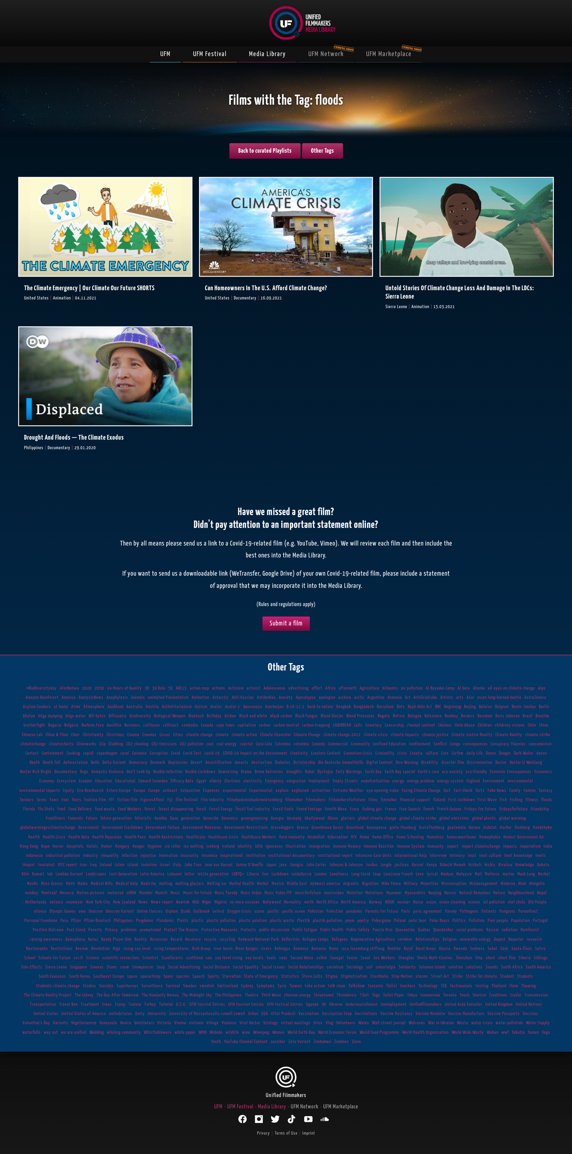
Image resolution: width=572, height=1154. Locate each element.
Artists (446, 697)
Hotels (92, 846)
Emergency (274, 781)
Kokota (543, 865)
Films (373, 800)
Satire (540, 948)
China (543, 725)
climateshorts (61, 744)
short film (507, 958)
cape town (225, 725)
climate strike (537, 735)
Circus (165, 735)
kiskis (490, 865)
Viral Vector (250, 1023)
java (283, 865)
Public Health (331, 930)
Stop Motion (402, 976)
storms (422, 976)
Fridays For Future (480, 809)
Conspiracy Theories (508, 744)
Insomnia (209, 855)
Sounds (492, 967)
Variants (60, 1023)
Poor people (498, 920)
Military (411, 883)
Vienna (180, 1023)
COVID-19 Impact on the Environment (255, 753)
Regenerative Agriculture (373, 939)
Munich (161, 893)
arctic (359, 697)
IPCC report (67, 865)
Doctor (501, 762)
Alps (542, 688)
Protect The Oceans (181, 930)
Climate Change (307, 735)
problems (129, 930)
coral (124, 753)
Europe (154, 790)
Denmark (157, 762)
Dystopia (325, 772)
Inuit (472, 855)
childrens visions (510, 725)
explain (282, 790)
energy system (450, 781)
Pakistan (316, 911)
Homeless (435, 837)
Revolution (100, 948)
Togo (376, 995)
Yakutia (518, 1032)
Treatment (90, 1004)
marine (509, 874)
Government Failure (163, 827)
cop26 (88, 753)
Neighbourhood (521, 893)
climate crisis (376, 735)
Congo (455, 744)
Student (507, 976)
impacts (510, 846)
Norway (375, 902)
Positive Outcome (48, 930)
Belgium (502, 707)
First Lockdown (461, 800)
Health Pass (135, 837)
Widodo (216, 1032)
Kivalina (505, 865)
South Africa (512, 967)
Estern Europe (119, 790)
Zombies (341, 1041)
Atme (75, 707)
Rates (93, 939)
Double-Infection (167, 772)
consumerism (540, 744)
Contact (32, 753)
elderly (215, 781)
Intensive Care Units (374, 855)
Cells (358, 725)
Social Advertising (184, 967)
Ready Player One (116, 939)
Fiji (170, 800)
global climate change (377, 818)
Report (500, 939)
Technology (428, 986)
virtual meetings (295, 1023)
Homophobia (489, 837)
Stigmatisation (354, 976)
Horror (58, 846)
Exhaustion (190, 790)
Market (544, 874)
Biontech (196, 716)
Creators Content (326, 753)
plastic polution (253, 920)
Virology (270, 1023)
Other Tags (322, 151)
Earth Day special (400, 772)
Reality (141, 939)
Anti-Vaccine (243, 697)
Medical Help (127, 883)
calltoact (171, 725)
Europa (139, 790)
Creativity (299, 753)
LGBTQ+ (238, 874)
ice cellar (173, 846)
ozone (259, 911)
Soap (161, 967)
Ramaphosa (75, 939)
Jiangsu (296, 865)
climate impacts (405, 735)
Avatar (216, 707)
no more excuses (245, 902)
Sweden (190, 986)
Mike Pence (391, 883)
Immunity (436, 846)
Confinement (420, 744)
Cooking (73, 753)
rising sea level (137, 948)
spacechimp (150, 976)
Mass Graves (52, 883)
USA (264, 1013)
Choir (75, 735)
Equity (68, 790)
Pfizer (76, 920)
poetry (363, 920)
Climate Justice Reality (472, 735)
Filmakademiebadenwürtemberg (254, 800)
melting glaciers (189, 883)
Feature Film (95, 800)
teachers (408, 986)
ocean (431, 902)
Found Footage (309, 809)
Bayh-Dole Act (420, 707)
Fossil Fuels (283, 809)
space (132, 976)
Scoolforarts (172, 958)
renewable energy (475, 939)
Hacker (506, 827)
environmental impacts (40, 790)
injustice (148, 855)
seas (283, 958)
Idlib (259, 846)
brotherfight (34, 725)
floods (546, 800)
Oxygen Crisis (239, 911)
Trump (120, 1004)
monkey (31, 893)
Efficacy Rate (182, 781)
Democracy (138, 762)
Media (83, 883)
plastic (198, 920)
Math (70, 883)
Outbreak (202, 911)
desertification (218, 762)
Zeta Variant (299, 1041)
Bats (401, 707)
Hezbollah (316, 837)
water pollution (509, 1023)
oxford (218, 911)
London (321, 874)
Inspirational (231, 855)
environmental (520, 781)
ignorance (274, 846)
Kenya (432, 865)
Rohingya (282, 948)
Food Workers (130, 809)
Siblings (541, 958)
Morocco (67, 893)
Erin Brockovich (90, 790)
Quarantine (405, 930)
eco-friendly (476, 772)
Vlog (329, 1023)
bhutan (29, 716)
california (151, 725)
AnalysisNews (91, 697)
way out (51, 1032)
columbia (301, 744)
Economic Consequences (510, 772)
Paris (405, 911)
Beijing (470, 707)
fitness (532, 800)
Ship (479, 958)
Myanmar (394, 893)
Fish (503, 800)
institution (255, 855)
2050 (99, 688)
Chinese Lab (32, 735)
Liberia (253, 874)
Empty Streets (345, 781)
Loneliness (339, 874)
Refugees (340, 939)
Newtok (182, 902)
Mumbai (146, 893)
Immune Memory (347, 846)
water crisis (482, 1023)
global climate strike (418, 818)
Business (132, 725)
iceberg (212, 846)
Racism (492, 930)
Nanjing (435, 893)
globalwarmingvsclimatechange (47, 827)
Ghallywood (315, 818)
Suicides (106, 986)
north (309, 902)
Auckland (115, 707)
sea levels (254, 958)
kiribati (475, 865)
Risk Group (201, 948)
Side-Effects (31, 967)
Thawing (528, 986)
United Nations (529, 1004)
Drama (246, 772)
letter (190, 874)
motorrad (116, 893)
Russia (445, 948)
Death (35, 762)
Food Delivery (80, 809)
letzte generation (213, 874)
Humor (106, 846)
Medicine (148, 883)
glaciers (348, 818)
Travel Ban (68, 1004)
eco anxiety (452, 772)
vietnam (196, 1023)
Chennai (445, 725)
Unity (140, 1013)
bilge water (76, 716)
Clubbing (116, 744)
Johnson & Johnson (346, 865)
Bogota (384, 716)
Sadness (477, 948)
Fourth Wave (336, 809)
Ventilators (144, 1023)
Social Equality (246, 967)
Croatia (416, 753)
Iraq (93, 865)
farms (42, 800)
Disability (429, 762)
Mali (478, 874)
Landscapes (96, 874)
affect (317, 688)
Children (485, 725)
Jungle (386, 865)
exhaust (170, 790)
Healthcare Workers (259, 837)
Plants (183, 920)
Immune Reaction (379, 846)
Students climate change (58, 986)
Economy (46, 781)
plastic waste (282, 920)
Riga (116, 948)
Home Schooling (410, 837)
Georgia (277, 818)
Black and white (253, 716)
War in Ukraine (441, 1023)
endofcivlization (375, 781)
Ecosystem (66, 781)
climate (222, 735)
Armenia (395, 697)
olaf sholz (516, 902)
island (133, 865)
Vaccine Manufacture (466, 1013)
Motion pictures (91, 893)
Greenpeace (377, 827)
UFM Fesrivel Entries (246, 1004)
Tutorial (166, 1004)
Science (92, 958)
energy (398, 781)
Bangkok (343, 707)
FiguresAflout (152, 800)
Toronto (450, 995)
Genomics (230, 818)
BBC (438, 707)
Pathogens (469, 911)
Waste (462, 1023)
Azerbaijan (274, 707)
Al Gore (464, 688)
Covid (175, 753)
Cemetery (374, 725)
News (143, 902)
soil (369, 967)
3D (147, 688)
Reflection (291, 939)
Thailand (499, 986)
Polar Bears (440, 920)
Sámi (504, 948)
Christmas (115, 735)
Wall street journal (389, 1023)
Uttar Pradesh (283, 1013)
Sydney (247, 986)
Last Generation (123, 874)
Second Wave (301, 958)
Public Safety (358, 930)
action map (199, 688)
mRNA (131, 893)
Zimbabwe (322, 1041)
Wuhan (492, 1032)
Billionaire (118, 716)
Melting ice (216, 883)
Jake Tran (192, 865)
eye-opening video (383, 790)
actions (218, 688)
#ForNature (69, 688)
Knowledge (524, 865)
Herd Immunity (292, 837)
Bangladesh (364, 707)
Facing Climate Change (421, 790)
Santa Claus (522, 948)
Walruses (417, 1023)
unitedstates (120, 1013)
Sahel (492, 948)
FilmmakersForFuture (347, 800)
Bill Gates (97, 716)
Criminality (384, 753)
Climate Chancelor (275, 735)
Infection (130, 855)
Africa (330, 688)
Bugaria (54, 725)
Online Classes (150, 911)
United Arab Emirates (463, 1004)
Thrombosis (347, 995)
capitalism (246, 725)
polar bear (418, 920)
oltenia (40, 911)
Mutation (355, 893)
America (69, 697)
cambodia (190, 725)
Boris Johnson (507, 716)
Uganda (312, 1004)
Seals (271, 958)
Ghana (333, 818)
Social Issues (273, 967)
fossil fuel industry (253, 809)
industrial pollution (63, 855)
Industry (90, 855)
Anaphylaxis (117, 697)
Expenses (211, 790)
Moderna (508, 883)
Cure (445, 753)
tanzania (375, 986)
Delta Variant (114, 762)
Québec (424, 930)
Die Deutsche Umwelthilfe (340, 762)
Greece (303, 827)
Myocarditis (415, 893)
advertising (298, 688)
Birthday (214, 716)
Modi (522, 883)
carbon (265, 725)
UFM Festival (210, 54)
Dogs (84, 772)
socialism (335, 967)
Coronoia (139, 753)
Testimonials (461, 986)
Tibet (364, 995)
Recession (159, 939)
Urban (253, 1013)
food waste (105, 809)
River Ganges (247, 948)
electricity (253, 781)
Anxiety (286, 697)
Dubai (310, 772)
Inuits (541, 855)
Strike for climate (481, 976)
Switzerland (227, 986)
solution (455, 967)
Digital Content (379, 762)
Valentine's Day (36, 1023)
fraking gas (372, 809)
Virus (318, 1023)
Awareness (252, 707)
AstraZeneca (535, 697)
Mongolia (537, 883)
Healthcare (196, 837)
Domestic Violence (107, 772)
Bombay (451, 716)
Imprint (308, 1133)
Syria (282, 986)
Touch (465, 995)
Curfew (458, 753)
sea (209, 958)
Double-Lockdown (200, 772)
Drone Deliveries (269, 772)
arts (460, 697)
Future (91, 818)
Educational (125, 781)
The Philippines (228, 995)
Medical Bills (102, 883)
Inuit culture (490, 855)
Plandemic (165, 920)
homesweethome (461, 837)
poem (350, 920)
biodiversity (140, 716)
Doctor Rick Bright (36, 772)
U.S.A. (181, 1004)
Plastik (303, 920)
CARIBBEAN (342, 725)
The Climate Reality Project (48, 995)
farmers (27, 800)
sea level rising (229, 958)
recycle (210, 939)
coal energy (227, 744)
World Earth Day (301, 1032)
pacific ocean (293, 911)
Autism (201, 707)
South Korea (79, 976)
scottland (194, 958)
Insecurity (190, 855)
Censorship (394, 725)
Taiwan (296, 986)
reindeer (405, 939)
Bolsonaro (433, 716)
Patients (489, 911)
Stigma (332, 976)
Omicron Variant (120, 911)
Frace (354, 809)
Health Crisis (54, 837)
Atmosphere (94, 707)
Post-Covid (76, 930)
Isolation (149, 865)
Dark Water (524, 753)
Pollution (477, 920)
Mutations (374, 893)
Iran (83, 865)
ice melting (193, 846)
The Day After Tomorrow (118, 995)
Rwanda (460, 948)
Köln (25, 874)
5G (170, 688)
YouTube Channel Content (246, 1041)
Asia (470, 697)
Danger (505, 753)
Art (408, 697)
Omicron (96, 911)
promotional (150, 930)
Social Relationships (306, 967)
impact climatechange (481, 846)
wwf (505, 1032)
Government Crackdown (122, 827)
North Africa (327, 902)
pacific (273, 911)
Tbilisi (391, 986)
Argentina (376, 697)
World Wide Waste (468, 1032)
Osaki (186, 911)
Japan (271, 865)
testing (482, 986)
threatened (324, 995)
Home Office (383, 837)
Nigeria (220, 902)
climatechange (33, 744)
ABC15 (181, 688)
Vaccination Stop (337, 1013)
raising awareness (46, 939)
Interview (438, 855)
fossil (201, 809)
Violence (229, 1023)
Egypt (201, 781)
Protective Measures (219, 930)
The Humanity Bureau (160, 995)
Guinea (475, 827)
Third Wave (271, 995)
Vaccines (530, 1013)
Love (420, 874)
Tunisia (134, 1004)
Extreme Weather (348, 790)
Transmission (536, 995)
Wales (363, 1023)
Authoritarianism (177, 707)
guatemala (456, 827)
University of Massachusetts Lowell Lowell (207, 1013)
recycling (227, 939)
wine (246, 1032)
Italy (177, 865)
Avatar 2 (232, 707)
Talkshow (357, 986)
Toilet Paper (393, 995)
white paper (185, 1032)
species (182, 976)
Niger (207, 902)
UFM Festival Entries (285, 1004)
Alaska (479, 688)
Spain (168, 976)
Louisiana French (398, 874)
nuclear (403, 902)
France (391, 809)
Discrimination (479, 762)
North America (353, 902)
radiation (510, 930)
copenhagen (107, 753)
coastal (246, 744)
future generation (116, 818)
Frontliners (55, 818)
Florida (29, 809)
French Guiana (449, 809)
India (548, 846)
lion (265, 874)
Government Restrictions (246, 827)
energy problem (420, 781)
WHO (203, 1032)
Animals (138, 697)
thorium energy (297, 995)
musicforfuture (308, 893)
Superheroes (128, 986)
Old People (537, 902)
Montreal (49, 893)
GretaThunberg (431, 827)
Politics (459, 920)
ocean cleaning (452, 902)
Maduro (447, 874)
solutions (474, 967)
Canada (207, 725)
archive (344, 697)
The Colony (84, 995)
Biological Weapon (170, 716)
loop (377, 874)
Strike (457, 976)
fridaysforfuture (513, 809)
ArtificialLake (425, 697)
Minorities (430, 883)
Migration (370, 883)
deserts (241, 762)
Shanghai (406, 958)
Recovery (193, 939)
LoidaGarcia (302, 874)
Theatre (252, 995)
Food (61, 809)
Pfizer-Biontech (97, 920)
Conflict (440, 744)
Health (34, 837)
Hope (45, 846)
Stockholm (379, 976)
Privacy (111, 930)
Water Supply (538, 1023)
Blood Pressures (360, 716)
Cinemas (149, 735)
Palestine (335, 911)
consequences (475, 744)
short (490, 958)
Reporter (516, 939)
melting (165, 883)
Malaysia (464, 874)
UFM (165, 54)
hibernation (338, 837)
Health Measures (107, 837)
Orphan (172, 911)
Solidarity (407, 967)
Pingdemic (145, 920)
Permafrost (528, 911)
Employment (319, 781)
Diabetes (282, 762)
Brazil (528, 716)
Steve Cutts (312, 976)
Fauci (54, 800)
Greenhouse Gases (327, 827)
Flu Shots (46, 809)
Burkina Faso (93, 725)
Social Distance (216, 967)
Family (515, 790)
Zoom (356, 1041)
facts (480, 790)
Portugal (540, 920)
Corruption (159, 753)
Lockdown (280, 874)
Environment (494, 781)
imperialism (530, 846)
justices (402, 865)
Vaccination (309, 1013)
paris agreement (427, 911)
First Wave (487, 800)
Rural (408, 948)
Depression (178, 762)
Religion (450, 939)
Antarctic (220, 697)
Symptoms (266, 986)
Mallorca (492, 874)
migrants (351, 883)
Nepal (542, 893)
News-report (162, 902)
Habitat (490, 827)
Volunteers (345, 1023)
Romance (301, 948)
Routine (394, 948)
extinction (321, 790)
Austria (152, 707)
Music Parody (226, 893)
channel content (421, 725)
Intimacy (457, 855)
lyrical (432, 874)
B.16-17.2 (295, 707)
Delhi (95, 762)
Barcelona (385, 707)
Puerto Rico (383, 930)
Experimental (261, 790)
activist (254, 688)
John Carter (316, 865)
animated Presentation (168, 697)
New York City (98, 902)
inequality (110, 855)
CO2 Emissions (164, 744)
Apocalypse (306, 697)
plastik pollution (327, 920)
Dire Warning (407, 762)
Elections (233, 781)
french (428, 809)
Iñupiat (29, 865)
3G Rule (158, 688)
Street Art (440, 976)
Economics (543, 772)
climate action (244, 735)
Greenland (355, 827)
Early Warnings (349, 772)
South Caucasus (52, 976)
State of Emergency (261, 976)
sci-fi (78, 958)
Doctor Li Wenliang (526, 762)
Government (88, 827)
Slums (112, 967)
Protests (248, 930)
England (473, 781)
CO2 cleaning (137, 744)
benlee (530, 707)
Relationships (428, 939)
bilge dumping (50, 716)
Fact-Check (463, 790)
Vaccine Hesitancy (396, 1013)
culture (432, 753)
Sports (213, 976)
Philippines (123, 920)
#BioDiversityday (42, 688)
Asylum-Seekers (37, 707)
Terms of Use (286, 1133)
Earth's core (428, 772)
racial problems (470, 930)
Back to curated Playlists (265, 151)
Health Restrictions (166, 837)
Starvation (231, 976)
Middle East (297, 883)
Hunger (139, 846)
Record (176, 939)
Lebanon (174, 874)
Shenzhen (464, 958)
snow (124, 967)
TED (444, 986)
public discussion (274, 930)
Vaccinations (366, 1013)
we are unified (73, 1032)
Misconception (454, 883)
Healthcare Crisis (224, 837)
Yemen (533, 1032)
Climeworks (87, 744)
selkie (321, 958)
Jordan (371, 865)
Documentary (66, 772)
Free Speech (410, 809)
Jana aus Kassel (218, 865)
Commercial (338, 744)
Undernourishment (362, 1004)
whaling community (124, 1032)
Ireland (106, 865)
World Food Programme (379, 1032)
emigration (296, 781)
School (29, 958)
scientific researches (120, 958)
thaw (513, 986)
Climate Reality (508, 735)
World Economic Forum (337, 1032)
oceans (474, 902)
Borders (468, 716)
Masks (32, 883)
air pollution (412, 688)
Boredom (485, 716)
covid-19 (212, 753)
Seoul (365, 958)
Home (364, 837)
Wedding (96, 1032)
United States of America (83, 1013)
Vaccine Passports (503, 1013)
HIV (354, 837)
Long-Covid (361, 874)
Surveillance (152, 986)
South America (538, 967)
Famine (530, 790)
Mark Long (526, 874)
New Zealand (124, 902)
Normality (292, 902)
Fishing (516, 800)
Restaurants (37, 948)
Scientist (150, 958)
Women (278, 1032)
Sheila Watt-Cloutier (435, 958)
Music (175, 893)
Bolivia (399, 716)
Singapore (78, 967)
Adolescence (274, 688)
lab (50, 874)
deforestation (75, 762)
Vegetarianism (84, 1023)
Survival (173, 986)
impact (453, 846)
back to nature (320, 707)
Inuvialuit (46, 865)
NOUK (389, 902)
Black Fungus (306, 716)
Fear (65, 800)
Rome (333, 948)
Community (360, 744)
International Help (411, 855)
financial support (415, 800)
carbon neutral (286, 725)
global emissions (454, 818)
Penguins (507, 911)
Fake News (497, 790)
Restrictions (62, 948)
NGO (195, 902)
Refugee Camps (316, 939)
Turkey (150, 1004)
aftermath (348, 688)
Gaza (174, 818)
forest (150, 809)
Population (520, 920)
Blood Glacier (332, 716)
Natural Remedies (474, 893)
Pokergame (381, 920)
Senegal (337, 958)
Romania (319, 948)
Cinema (133, 735)
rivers (266, 948)
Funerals (75, 818)
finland (439, 800)
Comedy (318, 744)
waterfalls (31, 1032)
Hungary (122, 846)
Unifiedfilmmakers (426, 1004)
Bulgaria (71, 725)
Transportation (43, 1004)
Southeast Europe (108, 976)
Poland (400, 920)
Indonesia (34, 855)
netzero (56, 902)
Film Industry (212, 800)
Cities (178, 735)
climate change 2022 (342, 735)
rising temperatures (171, 948)
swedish (207, 986)
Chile (532, 725)
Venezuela (108, 1023)
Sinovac (97, 967)
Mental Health (241, 883)
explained (300, 790)
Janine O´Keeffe (249, 865)
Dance (491, 753)
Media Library (267, 54)
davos (542, 753)
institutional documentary (291, 855)
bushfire (114, 725)
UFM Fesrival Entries (207, 1004)
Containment (53, 753)
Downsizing (228, 772)
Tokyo (412, 995)
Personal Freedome (40, 920)
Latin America (152, 874)
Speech (198, 976)
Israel (165, 865)
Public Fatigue (305, 930)
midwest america (325, 883)
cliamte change (199, 735)
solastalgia (386, 967)
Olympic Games (62, 911)
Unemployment (394, 1004)
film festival (187, 800)
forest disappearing (175, 809)
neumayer (74, 902)
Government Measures (202, 827)
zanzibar (278, 1041)
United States (46, 1013)
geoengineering (254, 818)
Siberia (525, 958)
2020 (87, 688)
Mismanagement (484, 883)
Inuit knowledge (518, 855)
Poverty (95, 930)
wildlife (232, 1032)
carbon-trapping (316, 725)
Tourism (479, 995)
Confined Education (389, 744)
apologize (327, 697)
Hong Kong (29, 846)
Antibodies (266, 697)
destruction (261, 762)
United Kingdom (499, 1004)
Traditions (498, 995)
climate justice (435, 735)
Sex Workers (384, 958)
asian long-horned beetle (499, 697)
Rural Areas (426, 948)
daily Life (475, 753)
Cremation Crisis (358, 753)
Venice (125, 1023)
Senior (352, 958)
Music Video (251, 893)
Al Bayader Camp (440, 688)
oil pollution (494, 902)
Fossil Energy (221, 809)
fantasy (546, 790)
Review (82, 948)
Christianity (93, 735)
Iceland (228, 846)
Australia (134, 707)
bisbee (230, 716)
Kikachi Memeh (453, 865)
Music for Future (197, 893)
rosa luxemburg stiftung (363, 948)
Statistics (290, 976)
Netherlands (36, 902)
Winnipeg (261, 1032)
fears (76, 800)
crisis (402, 753)
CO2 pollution (191, 744)
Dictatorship (304, 762)
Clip (103, 744)
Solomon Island (432, 967)
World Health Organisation (425, 1032)
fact (447, 790)
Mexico (278, 883)
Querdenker (443, 930)
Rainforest (530, 930)
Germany (294, 818)
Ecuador (85, 781)
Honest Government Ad (523, 837)
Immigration (319, 846)
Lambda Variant (69, 874)
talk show (337, 986)
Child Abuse (465, 725)
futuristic (143, 818)
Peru (64, 920)
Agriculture (369, 688)
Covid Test (192, 753)
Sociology (354, 967)
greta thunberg (403, 827)
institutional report (335, 855)
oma (82, 911)
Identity (245, 846)
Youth (216, 1041)
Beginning (452, 707)
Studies (89, 986)
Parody (451, 911)
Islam (120, 865)
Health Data (79, 837)
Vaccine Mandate (430, 1013)
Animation (200, 697)
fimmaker (389, 800)
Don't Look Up (138, 772)
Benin (516, 707)
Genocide (211, 818)
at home (61, 707)
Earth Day (373, 772)
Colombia (283, 744)
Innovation (168, 855)
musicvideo (334, 893)
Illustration (296, 846)
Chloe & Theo (57, 735)
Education (103, 781)
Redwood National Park (258, 939)
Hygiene (155, 846)
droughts (294, 772)
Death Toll (51, 762)
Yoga (546, 1032)
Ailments (390, 688)
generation (190, 818)
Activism (236, 688)
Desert (196, 762)
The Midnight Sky (197, 995)
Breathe (542, 716)
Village (212, 1023)
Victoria (164, 1023)
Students (525, 976)
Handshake (542, 827)
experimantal (234, 790)
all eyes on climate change (511, 688)
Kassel (418, 865)
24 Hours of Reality (124, 688)
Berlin (544, 707)
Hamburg (522, 827)
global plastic (484, 818)
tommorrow (430, 995)
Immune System (411, 846)
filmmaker (294, 800)
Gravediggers (282, 827)
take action (315, 986)
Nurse (418, 902)
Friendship (540, 809)
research (534, 939)
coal (210, 744)
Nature (499, 893)
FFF (111, 800)
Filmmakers (316, 800)
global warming (512, 818)
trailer (516, 995)
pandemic (354, 911)
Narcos (450, 893)
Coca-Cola (264, 744)
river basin (223, 948)
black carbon (281, 716)
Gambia (161, 818)
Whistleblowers (158, 1032)
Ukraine (336, 1004)
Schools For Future (54, 958)
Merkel (263, 883)
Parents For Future (382, 911)
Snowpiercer (143, 967)
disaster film (452, 762)
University (157, 1013)
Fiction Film (127, 800)
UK (324, 1004)
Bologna (415, 716)
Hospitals (75, 846)
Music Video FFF (278, 893)
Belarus (485, 707)
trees (107, 1004)
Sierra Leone (56, 967)
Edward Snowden (153, 781)
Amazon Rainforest (42, 697)
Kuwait (38, 874)
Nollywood (272, 902)
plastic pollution (221, 920)
